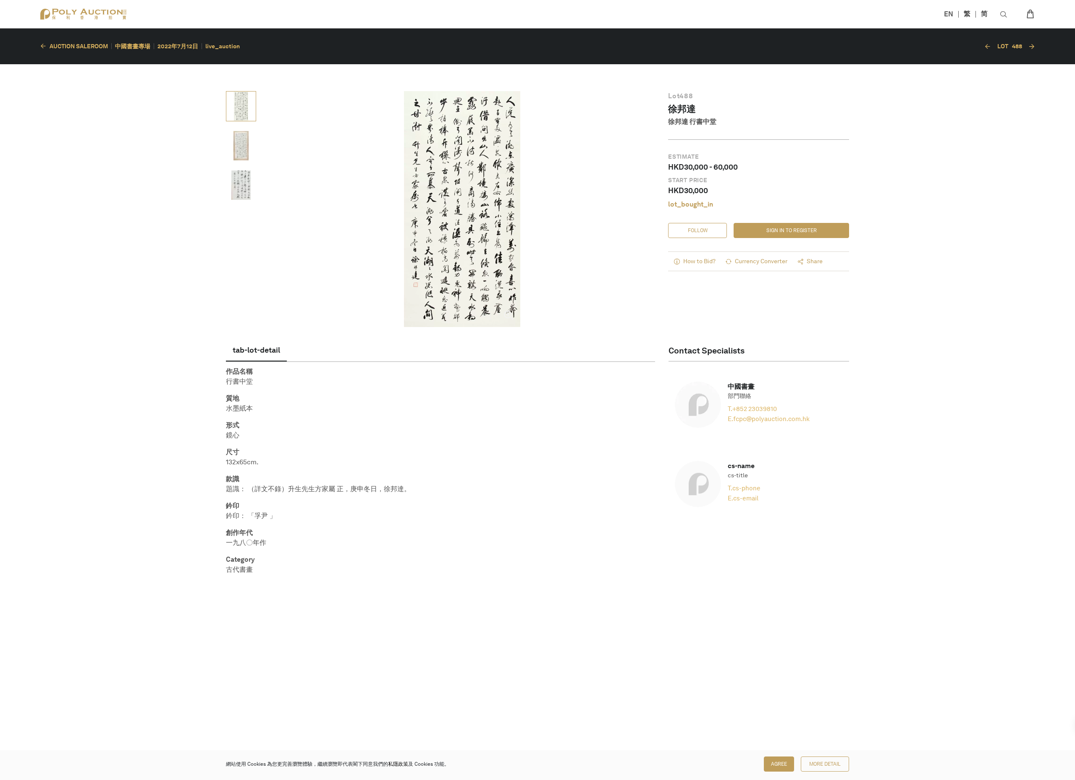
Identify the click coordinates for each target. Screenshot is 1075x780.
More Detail (825, 764)
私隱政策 (398, 764)
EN (948, 14)
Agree (779, 764)
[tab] (256, 350)
